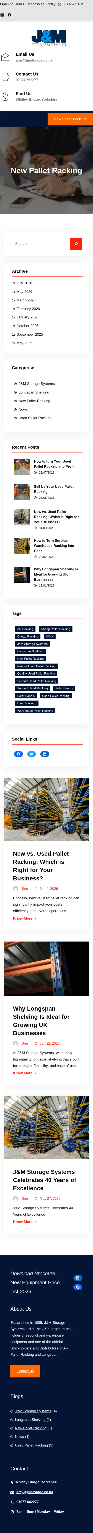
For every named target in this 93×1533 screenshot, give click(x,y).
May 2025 (24, 343)
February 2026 (28, 309)
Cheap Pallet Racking (55, 629)
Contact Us (25, 1371)
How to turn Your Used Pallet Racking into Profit (54, 464)
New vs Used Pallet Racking (36, 666)
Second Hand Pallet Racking (36, 681)
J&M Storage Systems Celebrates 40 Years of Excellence (44, 1180)
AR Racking (25, 629)
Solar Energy (64, 688)
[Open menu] (4, 119)
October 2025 (27, 326)
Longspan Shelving (34, 392)
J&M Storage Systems (37, 384)
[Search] (76, 244)
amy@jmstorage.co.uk (34, 60)
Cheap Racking (27, 636)
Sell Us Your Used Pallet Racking (54, 489)
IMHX (49, 636)
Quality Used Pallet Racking (36, 673)
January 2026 (27, 317)
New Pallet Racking (34, 401)
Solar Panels (26, 696)
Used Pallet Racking (35, 418)
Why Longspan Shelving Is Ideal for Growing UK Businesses (56, 574)
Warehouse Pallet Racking (35, 710)
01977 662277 (27, 80)
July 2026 (24, 283)
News (23, 410)
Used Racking (26, 703)
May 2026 (24, 292)
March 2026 (25, 300)
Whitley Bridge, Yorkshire (36, 99)
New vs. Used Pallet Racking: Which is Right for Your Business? (56, 517)
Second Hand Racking (32, 688)
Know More (22, 918)
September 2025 (29, 334)
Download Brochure (70, 119)
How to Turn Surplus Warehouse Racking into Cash (54, 546)
